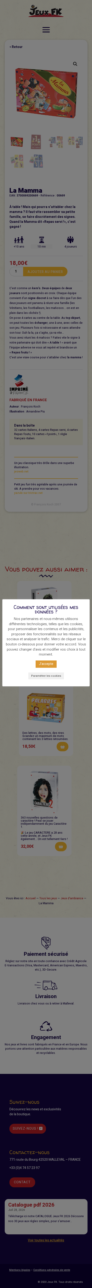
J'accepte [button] (46, 663)
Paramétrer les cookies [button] (46, 676)
